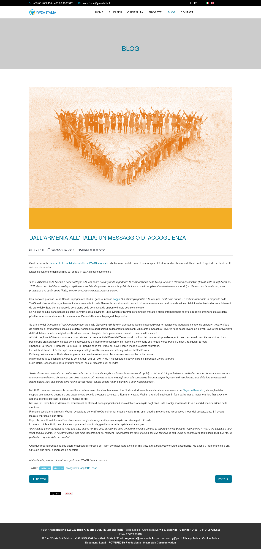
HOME (99, 12)
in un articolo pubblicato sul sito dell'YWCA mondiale (79, 263)
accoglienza (72, 468)
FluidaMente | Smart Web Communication (151, 542)
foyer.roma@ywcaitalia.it (96, 3)
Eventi (39, 250)
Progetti (155, 12)
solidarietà (45, 468)
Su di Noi (115, 12)
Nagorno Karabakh (193, 390)
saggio (117, 299)
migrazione (58, 468)
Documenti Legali (96, 542)
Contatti (187, 12)
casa (94, 468)
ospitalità (85, 468)
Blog (171, 12)
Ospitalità (135, 12)
